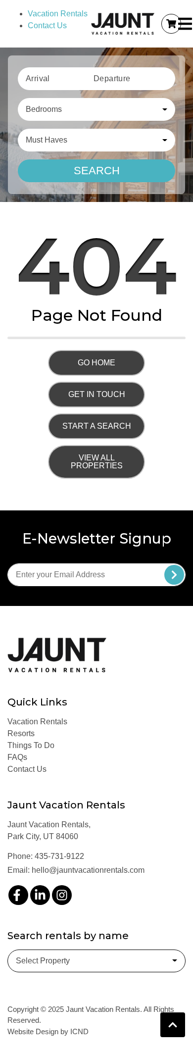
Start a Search (96, 426)
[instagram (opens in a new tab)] (62, 895)
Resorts (21, 733)
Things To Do (30, 745)
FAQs (17, 757)
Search (97, 170)
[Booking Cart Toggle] (171, 24)
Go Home (96, 362)
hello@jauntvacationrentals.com (88, 870)
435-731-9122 (59, 856)
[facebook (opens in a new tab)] (18, 895)
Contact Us (47, 25)
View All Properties (97, 461)
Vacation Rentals (58, 13)
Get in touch (96, 394)
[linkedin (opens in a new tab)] (40, 895)
